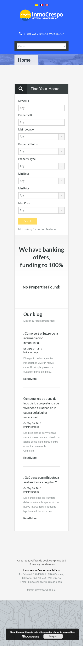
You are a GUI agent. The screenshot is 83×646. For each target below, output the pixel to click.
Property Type (27, 159)
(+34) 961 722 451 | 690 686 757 (44, 33)
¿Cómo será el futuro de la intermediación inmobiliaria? (40, 338)
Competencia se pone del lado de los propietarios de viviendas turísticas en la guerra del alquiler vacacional (41, 408)
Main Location (26, 129)
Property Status (28, 144)
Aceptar (53, 636)
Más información (30, 636)
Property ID (25, 115)
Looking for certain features (39, 229)
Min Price (24, 188)
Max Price (24, 203)
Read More (30, 378)
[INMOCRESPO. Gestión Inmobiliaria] (41, 19)
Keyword (23, 100)
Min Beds (24, 173)
